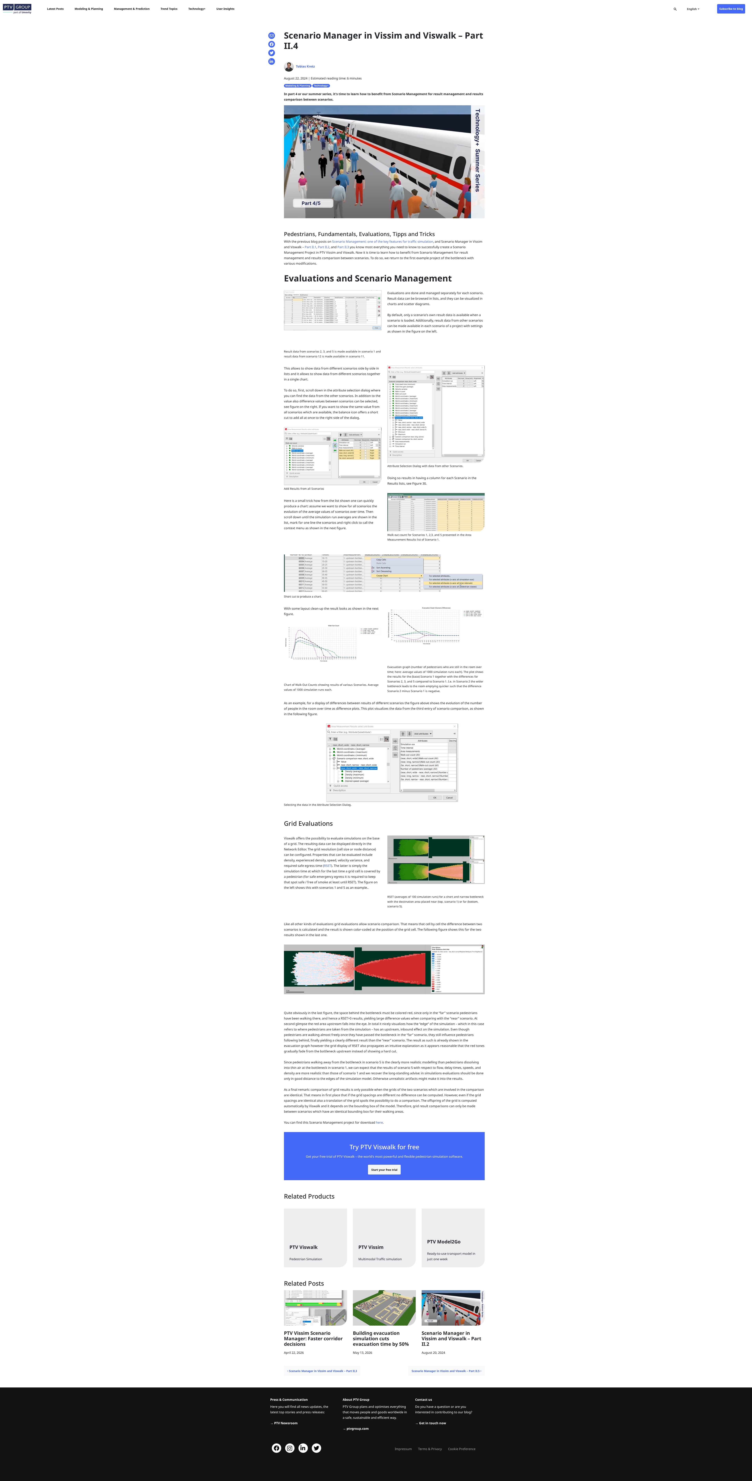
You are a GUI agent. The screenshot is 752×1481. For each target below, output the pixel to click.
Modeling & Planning (297, 85)
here (379, 1122)
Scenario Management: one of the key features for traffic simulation (382, 241)
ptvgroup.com (358, 1428)
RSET (327, 866)
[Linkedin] (303, 1448)
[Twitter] (316, 1448)
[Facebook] (276, 1448)
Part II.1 (310, 247)
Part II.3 (343, 247)
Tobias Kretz (305, 66)
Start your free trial (384, 1170)
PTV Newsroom (286, 1423)
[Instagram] (290, 1448)
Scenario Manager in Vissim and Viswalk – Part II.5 (446, 1371)
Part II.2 (323, 247)
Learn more (305, 1259)
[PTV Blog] (17, 9)
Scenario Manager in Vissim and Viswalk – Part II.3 (322, 1371)
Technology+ (321, 85)
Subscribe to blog (731, 9)
